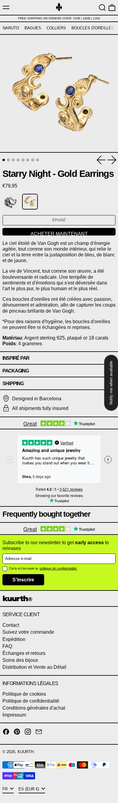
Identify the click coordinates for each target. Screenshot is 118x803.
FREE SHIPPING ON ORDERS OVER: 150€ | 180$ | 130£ (59, 18)
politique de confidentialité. (58, 568)
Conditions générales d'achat (33, 707)
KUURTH (26, 751)
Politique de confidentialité (30, 701)
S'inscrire (23, 579)
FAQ (7, 646)
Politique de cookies (24, 694)
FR (5, 789)
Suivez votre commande (28, 632)
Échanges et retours (23, 653)
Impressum (14, 714)
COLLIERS (56, 28)
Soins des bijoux (20, 660)
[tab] (3, 160)
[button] (102, 8)
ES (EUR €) (29, 789)
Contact (10, 625)
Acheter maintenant (59, 233)
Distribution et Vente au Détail (34, 667)
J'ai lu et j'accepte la (24, 568)
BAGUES (33, 28)
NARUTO (11, 28)
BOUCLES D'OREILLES (92, 28)
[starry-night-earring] (11, 201)
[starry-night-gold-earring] (30, 201)
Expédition (13, 639)
